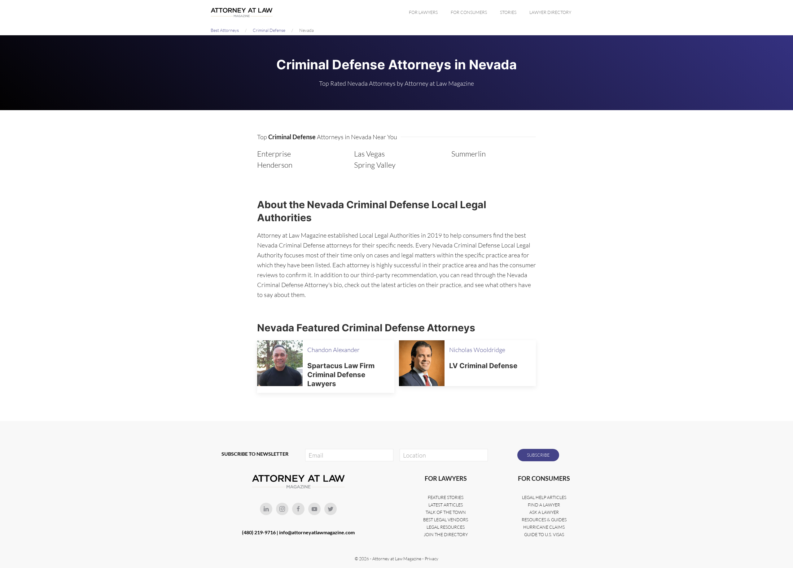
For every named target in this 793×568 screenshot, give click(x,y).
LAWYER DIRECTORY (550, 12)
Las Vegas (369, 153)
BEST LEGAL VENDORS (445, 519)
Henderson (274, 165)
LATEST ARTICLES (445, 504)
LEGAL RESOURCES (446, 527)
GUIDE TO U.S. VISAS (544, 534)
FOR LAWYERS (423, 12)
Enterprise (274, 153)
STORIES (508, 12)
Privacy (431, 558)
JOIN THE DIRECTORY (446, 534)
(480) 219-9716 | (260, 532)
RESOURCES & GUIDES (544, 519)
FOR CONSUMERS (469, 12)
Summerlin (468, 153)
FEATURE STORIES (445, 497)
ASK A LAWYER (544, 512)
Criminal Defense (269, 30)
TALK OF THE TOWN (446, 512)
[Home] (243, 12)
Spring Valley (375, 165)
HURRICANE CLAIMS (544, 527)
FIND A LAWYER (544, 504)
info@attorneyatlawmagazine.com (317, 532)
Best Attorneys (225, 30)
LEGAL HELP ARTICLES (544, 497)
